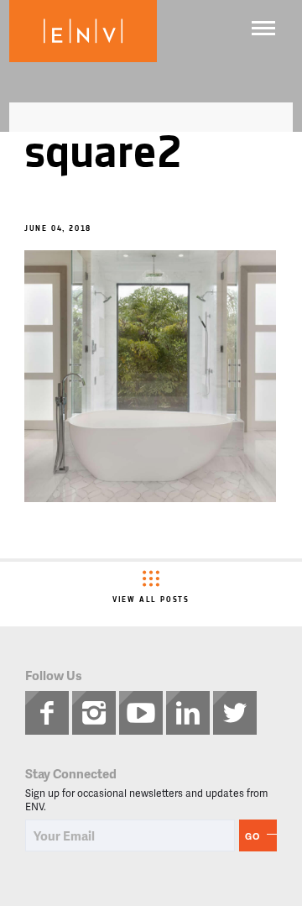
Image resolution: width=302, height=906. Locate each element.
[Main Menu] (263, 28)
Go (252, 836)
